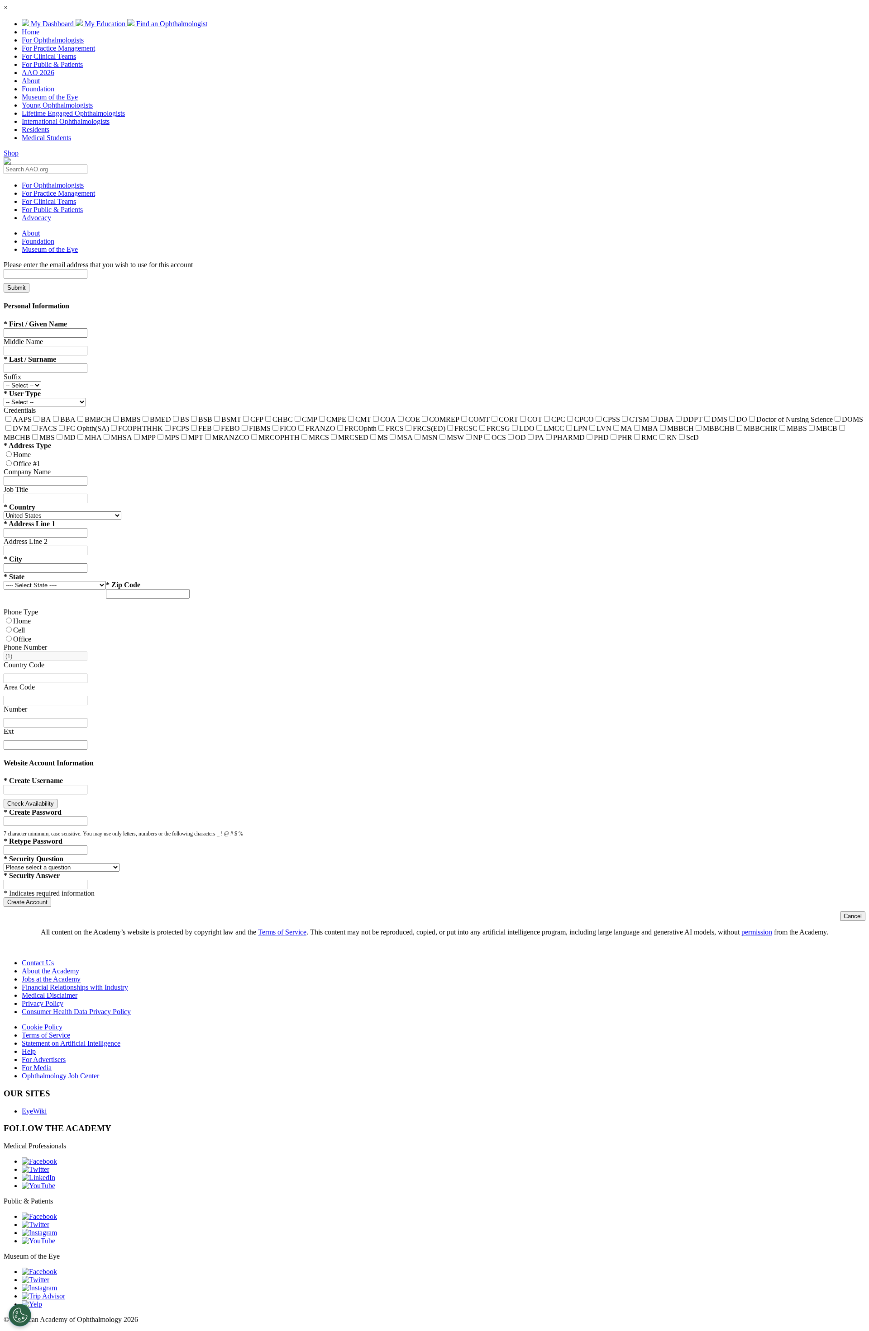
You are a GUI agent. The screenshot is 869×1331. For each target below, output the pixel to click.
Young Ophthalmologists (57, 105)
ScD (692, 437)
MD (70, 437)
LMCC (554, 428)
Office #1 (26, 463)
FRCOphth (360, 428)
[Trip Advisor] (43, 1296)
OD (520, 437)
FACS (48, 428)
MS (382, 437)
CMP (309, 419)
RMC (649, 437)
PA (539, 437)
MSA (405, 437)
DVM (21, 428)
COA (388, 419)
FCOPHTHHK (140, 428)
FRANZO (320, 428)
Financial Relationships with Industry (75, 987)
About (31, 81)
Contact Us (38, 963)
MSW (455, 437)
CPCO (584, 419)
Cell (19, 630)
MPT (195, 437)
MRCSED (353, 437)
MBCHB (17, 437)
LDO (527, 428)
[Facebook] (39, 1161)
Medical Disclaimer (49, 995)
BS (184, 419)
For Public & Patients (52, 64)
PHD (601, 437)
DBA (666, 419)
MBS (47, 437)
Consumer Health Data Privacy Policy (76, 1011)
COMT (479, 419)
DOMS (852, 419)
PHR (625, 437)
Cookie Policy (42, 1027)
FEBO (230, 428)
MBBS (797, 428)
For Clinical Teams (49, 56)
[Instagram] (39, 1233)
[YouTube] (38, 1185)
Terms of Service (282, 932)
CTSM (639, 419)
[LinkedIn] (38, 1177)
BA (46, 419)
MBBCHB (719, 428)
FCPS (180, 428)
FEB (205, 428)
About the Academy (50, 971)
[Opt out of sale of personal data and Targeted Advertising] (20, 1315)
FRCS (395, 428)
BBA (68, 419)
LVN (604, 428)
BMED (160, 419)
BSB (205, 419)
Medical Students (46, 138)
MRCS (319, 437)
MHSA (121, 437)
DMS (719, 419)
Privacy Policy (42, 1003)
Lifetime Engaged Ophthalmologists (73, 113)
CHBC (282, 419)
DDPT (692, 419)
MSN (430, 437)
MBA (649, 428)
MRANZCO (230, 437)
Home (30, 32)
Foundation (38, 89)
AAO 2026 (38, 72)
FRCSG (498, 428)
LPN (580, 428)
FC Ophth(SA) (87, 428)
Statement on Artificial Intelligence (71, 1043)
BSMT (231, 419)
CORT (508, 419)
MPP (148, 437)
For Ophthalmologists (53, 40)
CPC (558, 419)
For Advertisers (44, 1059)
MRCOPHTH (279, 437)
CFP (256, 419)
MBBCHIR (761, 428)
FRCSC (465, 428)
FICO (288, 428)
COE (412, 419)
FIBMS (260, 428)
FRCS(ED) (429, 428)
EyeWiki (34, 1111)
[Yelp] (32, 1304)
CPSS (611, 419)
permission (756, 932)
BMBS (130, 419)
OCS (499, 437)
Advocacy (36, 218)
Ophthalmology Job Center (60, 1076)
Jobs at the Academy (51, 979)
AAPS (22, 419)
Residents (35, 129)
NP (477, 437)
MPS (172, 437)
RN (672, 437)
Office (22, 639)
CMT (363, 419)
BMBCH (98, 419)
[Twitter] (35, 1169)
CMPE (336, 419)
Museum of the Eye (50, 97)
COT (534, 419)
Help (29, 1051)
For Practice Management (58, 48)
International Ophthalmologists (66, 121)
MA (626, 428)
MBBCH (680, 428)
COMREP (444, 419)
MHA (93, 437)
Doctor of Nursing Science (794, 419)
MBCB (826, 428)
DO (741, 419)
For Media (37, 1067)
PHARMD (569, 437)
